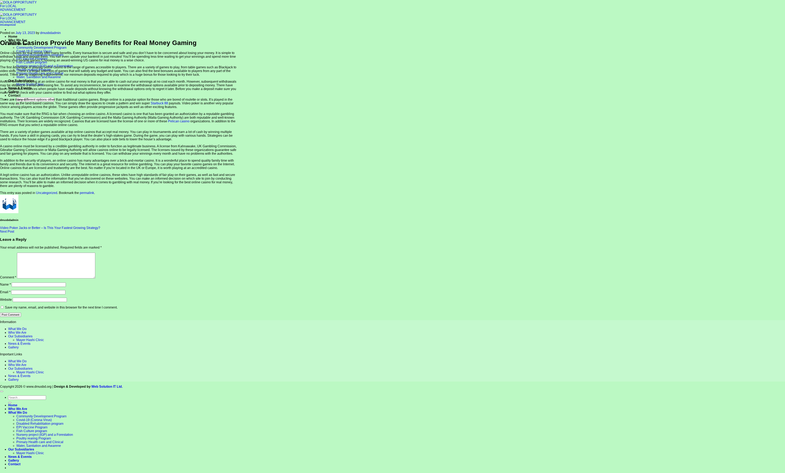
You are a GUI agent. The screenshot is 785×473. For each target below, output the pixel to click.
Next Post (7, 231)
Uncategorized (8, 25)
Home (12, 36)
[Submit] (9, 402)
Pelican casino (179, 121)
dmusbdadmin (50, 33)
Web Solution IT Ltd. (107, 386)
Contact (14, 95)
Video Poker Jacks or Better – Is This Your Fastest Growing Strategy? (50, 228)
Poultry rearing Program (33, 438)
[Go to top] (1, 391)
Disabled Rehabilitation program (39, 423)
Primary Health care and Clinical (39, 442)
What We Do (17, 329)
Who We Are (17, 332)
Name (5, 284)
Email (5, 292)
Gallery (13, 347)
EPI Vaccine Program (31, 427)
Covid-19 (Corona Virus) (34, 420)
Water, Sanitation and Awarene (38, 77)
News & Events (19, 343)
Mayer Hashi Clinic (30, 340)
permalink (87, 193)
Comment (8, 277)
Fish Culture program (31, 62)
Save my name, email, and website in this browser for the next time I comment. (61, 307)
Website (6, 299)
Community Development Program (41, 47)
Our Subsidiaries (20, 336)
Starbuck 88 (159, 103)
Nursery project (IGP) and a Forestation (44, 434)
